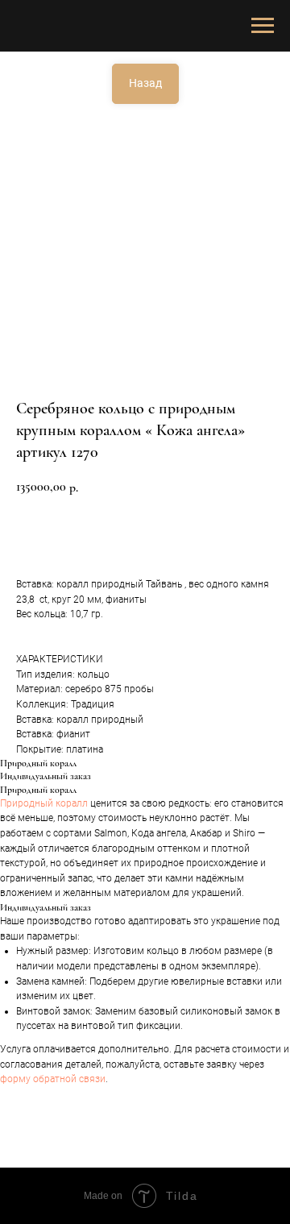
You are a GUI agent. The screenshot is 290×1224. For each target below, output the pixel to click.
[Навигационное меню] (262, 26)
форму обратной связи (53, 1079)
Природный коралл (44, 803)
